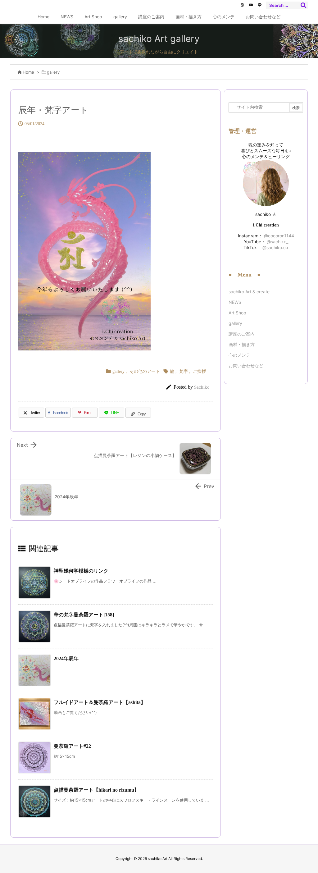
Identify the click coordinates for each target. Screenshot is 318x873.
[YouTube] (251, 5)
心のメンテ (239, 355)
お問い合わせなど (246, 365)
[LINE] (259, 5)
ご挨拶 (199, 371)
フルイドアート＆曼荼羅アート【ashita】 (100, 702)
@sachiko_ (277, 241)
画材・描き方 (242, 344)
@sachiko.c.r (274, 247)
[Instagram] (242, 5)
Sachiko (202, 387)
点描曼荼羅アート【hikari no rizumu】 (96, 790)
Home (28, 72)
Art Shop (237, 312)
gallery (53, 72)
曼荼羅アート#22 (72, 746)
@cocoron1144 (278, 235)
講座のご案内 (242, 333)
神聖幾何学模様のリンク (81, 571)
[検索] (303, 5)
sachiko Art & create (249, 291)
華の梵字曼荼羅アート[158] (84, 614)
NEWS (235, 302)
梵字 (183, 371)
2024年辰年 (66, 658)
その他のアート (144, 371)
